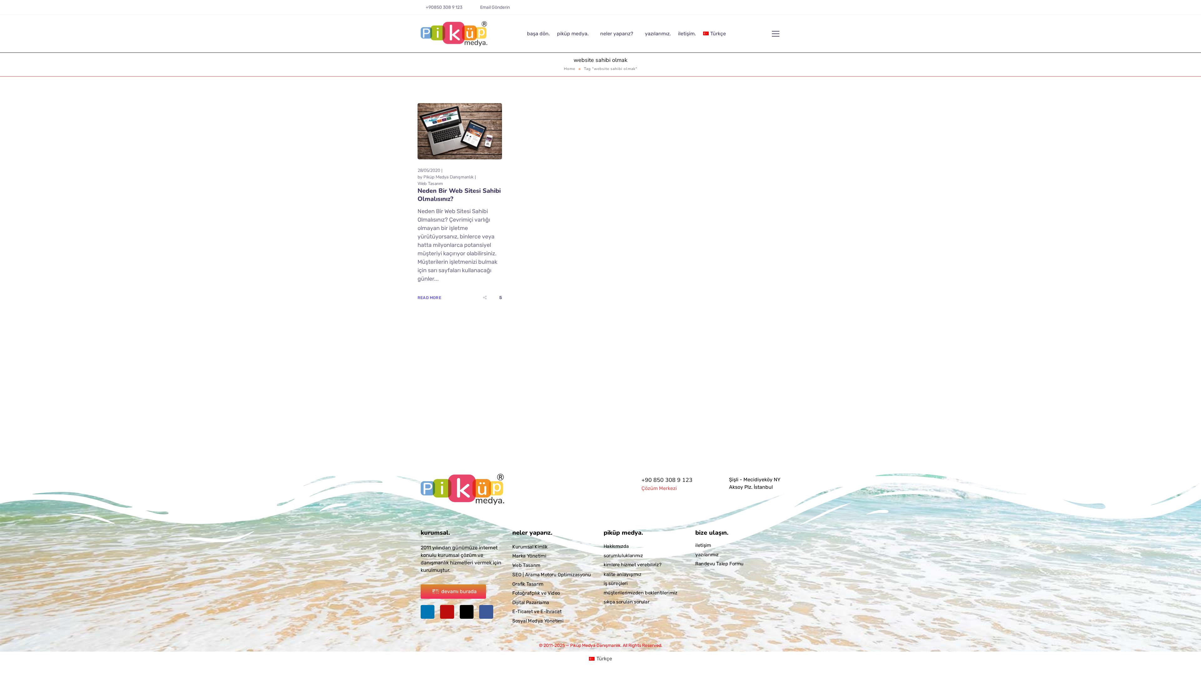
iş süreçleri (616, 583)
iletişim (703, 545)
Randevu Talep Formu (719, 564)
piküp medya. (573, 34)
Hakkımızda (616, 546)
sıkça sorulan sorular (626, 602)
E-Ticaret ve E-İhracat (537, 611)
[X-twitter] (772, 10)
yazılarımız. (658, 34)
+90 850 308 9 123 (666, 480)
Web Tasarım (430, 184)
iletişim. (687, 34)
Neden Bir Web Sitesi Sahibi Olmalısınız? (459, 195)
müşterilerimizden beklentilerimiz (640, 592)
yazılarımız (707, 555)
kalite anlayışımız (622, 574)
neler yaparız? (616, 34)
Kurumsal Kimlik (530, 547)
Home (569, 68)
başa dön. (538, 34)
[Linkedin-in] (754, 10)
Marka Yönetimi (529, 556)
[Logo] (454, 33)
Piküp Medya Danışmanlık (448, 177)
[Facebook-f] (781, 10)
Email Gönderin (495, 7)
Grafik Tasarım (528, 584)
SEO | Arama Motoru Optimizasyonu (551, 574)
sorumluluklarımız (623, 555)
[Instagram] (763, 10)
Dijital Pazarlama (530, 602)
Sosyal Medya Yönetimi (537, 621)
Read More (429, 297)
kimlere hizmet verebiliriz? (632, 565)
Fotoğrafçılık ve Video (536, 593)
